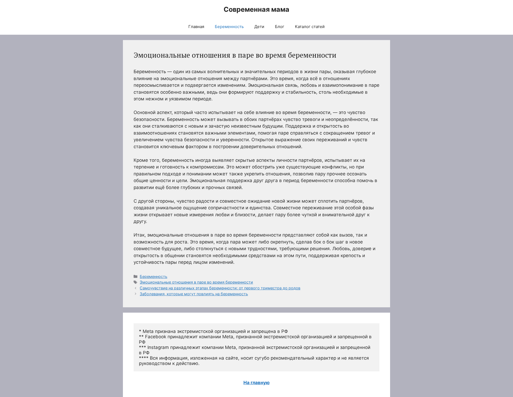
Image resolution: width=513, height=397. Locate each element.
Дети (259, 26)
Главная (196, 26)
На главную (256, 382)
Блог (279, 26)
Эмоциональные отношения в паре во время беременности (196, 282)
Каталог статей (310, 26)
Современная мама (256, 9)
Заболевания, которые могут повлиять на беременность (194, 294)
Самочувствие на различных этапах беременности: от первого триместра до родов (220, 288)
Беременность (229, 26)
